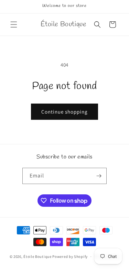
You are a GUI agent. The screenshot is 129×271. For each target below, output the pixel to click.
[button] (13, 24)
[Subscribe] (98, 176)
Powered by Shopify (70, 256)
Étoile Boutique (37, 256)
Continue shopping (64, 111)
